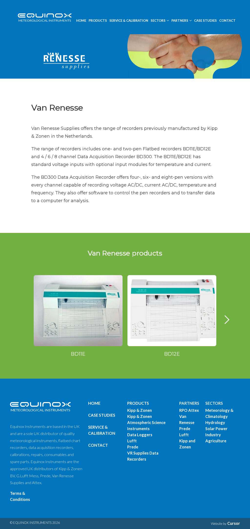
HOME (81, 20)
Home (94, 403)
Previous (25, 325)
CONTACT (227, 20)
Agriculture (215, 440)
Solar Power (216, 428)
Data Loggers (139, 434)
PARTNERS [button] (179, 20)
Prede (132, 447)
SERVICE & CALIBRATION (128, 20)
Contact (98, 445)
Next (227, 325)
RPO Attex (189, 410)
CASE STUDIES (205, 20)
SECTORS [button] (158, 20)
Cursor (233, 523)
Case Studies (101, 415)
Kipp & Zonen (139, 410)
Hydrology (215, 422)
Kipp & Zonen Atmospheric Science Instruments (146, 422)
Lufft (132, 440)
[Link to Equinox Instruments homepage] (43, 17)
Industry (213, 434)
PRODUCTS (98, 20)
